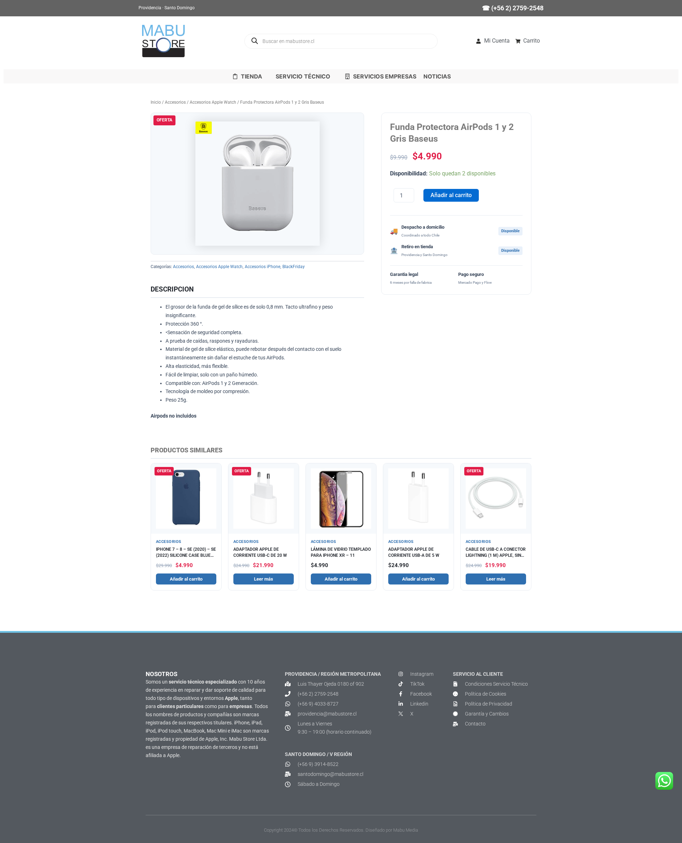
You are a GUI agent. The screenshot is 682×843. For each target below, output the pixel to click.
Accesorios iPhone (262, 266)
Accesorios (175, 102)
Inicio (156, 102)
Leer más (263, 579)
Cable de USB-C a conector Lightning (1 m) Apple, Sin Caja (496, 555)
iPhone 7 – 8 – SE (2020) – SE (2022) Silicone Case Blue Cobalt (186, 555)
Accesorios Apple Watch (213, 102)
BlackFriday (293, 266)
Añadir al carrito (451, 195)
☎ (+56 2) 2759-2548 (512, 8)
